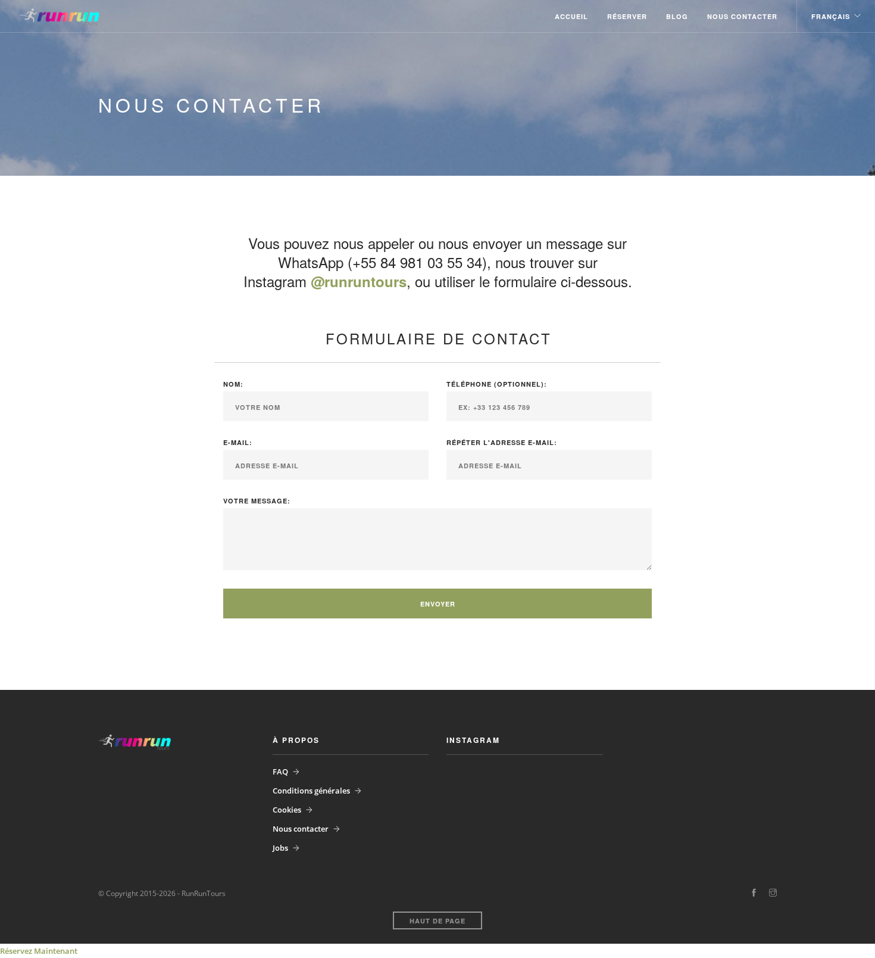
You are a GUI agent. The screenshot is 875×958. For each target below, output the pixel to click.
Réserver (627, 16)
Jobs (280, 847)
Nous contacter (742, 16)
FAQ (280, 771)
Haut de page (437, 920)
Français (830, 16)
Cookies (287, 809)
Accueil (571, 16)
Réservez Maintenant (38, 950)
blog (677, 16)
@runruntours (359, 281)
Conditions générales (311, 790)
